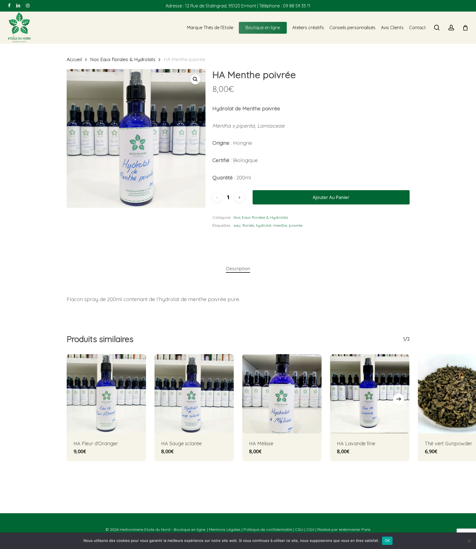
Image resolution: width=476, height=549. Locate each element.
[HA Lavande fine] (370, 394)
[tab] (238, 269)
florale (248, 225)
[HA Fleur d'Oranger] (106, 394)
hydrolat (263, 225)
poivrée (295, 225)
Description (238, 268)
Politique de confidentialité (268, 529)
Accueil (74, 59)
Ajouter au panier (331, 197)
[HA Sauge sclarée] (194, 394)
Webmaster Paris (354, 529)
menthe (280, 225)
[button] (195, 79)
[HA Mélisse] (282, 394)
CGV (310, 529)
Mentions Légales (224, 529)
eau (237, 225)
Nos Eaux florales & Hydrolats (122, 59)
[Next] (398, 399)
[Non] (469, 540)
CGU (299, 529)
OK (387, 540)
